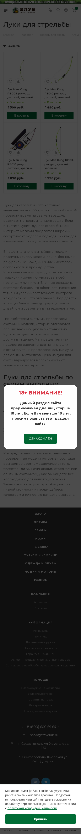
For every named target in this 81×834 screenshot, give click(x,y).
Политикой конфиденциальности (32, 808)
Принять (40, 819)
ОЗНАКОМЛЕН (40, 439)
